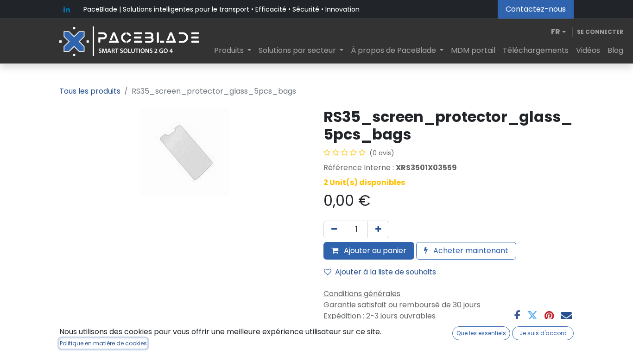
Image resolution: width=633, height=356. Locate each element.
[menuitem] (232, 50)
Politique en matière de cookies (103, 343)
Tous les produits (89, 91)
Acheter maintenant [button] (469, 250)
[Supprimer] (334, 229)
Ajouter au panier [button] (374, 250)
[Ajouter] (378, 229)
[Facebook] (517, 315)
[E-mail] (566, 315)
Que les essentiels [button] (481, 333)
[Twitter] (532, 315)
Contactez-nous (536, 9)
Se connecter (600, 32)
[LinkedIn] (66, 9)
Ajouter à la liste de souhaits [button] (385, 272)
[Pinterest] (549, 315)
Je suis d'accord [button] (543, 333)
